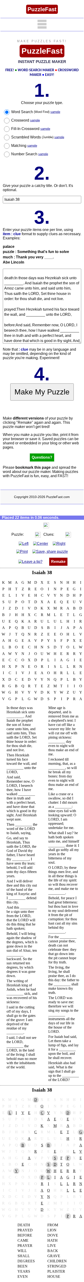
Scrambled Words (37, 137)
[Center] (40, 543)
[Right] (59, 543)
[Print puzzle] (22, 552)
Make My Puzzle (42, 392)
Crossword (25, 120)
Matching (24, 146)
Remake (58, 562)
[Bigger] (46, 525)
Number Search (29, 154)
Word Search (35, 112)
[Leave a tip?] (30, 562)
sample (55, 112)
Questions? (42, 457)
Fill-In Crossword (30, 129)
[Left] (23, 543)
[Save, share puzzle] (50, 552)
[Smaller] (37, 525)
